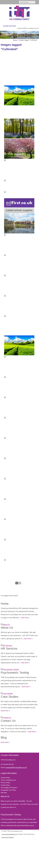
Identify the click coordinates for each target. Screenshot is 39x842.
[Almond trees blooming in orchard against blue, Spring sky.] (19, 386)
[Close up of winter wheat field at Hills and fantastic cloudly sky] (19, 284)
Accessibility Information (9, 787)
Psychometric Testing (15, 672)
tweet (4, 749)
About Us (7, 627)
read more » (25, 618)
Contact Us (8, 720)
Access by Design (8, 837)
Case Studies (9, 696)
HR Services (9, 648)
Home (5, 603)
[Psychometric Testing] (19, 669)
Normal (27, 840)
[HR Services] (19, 645)
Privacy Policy (5, 782)
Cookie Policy (5, 777)
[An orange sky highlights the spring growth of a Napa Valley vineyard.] (19, 366)
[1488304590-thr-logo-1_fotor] (19, 13)
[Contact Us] (19, 717)
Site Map (4, 792)
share (2, 749)
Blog (4, 737)
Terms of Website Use (8, 780)
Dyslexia (33, 840)
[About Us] (19, 624)
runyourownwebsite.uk (9, 834)
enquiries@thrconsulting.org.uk (28, 28)
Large (30, 840)
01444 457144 (9, 26)
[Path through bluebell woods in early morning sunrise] (19, 325)
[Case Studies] (19, 693)
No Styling (36, 840)
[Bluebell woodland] (19, 264)
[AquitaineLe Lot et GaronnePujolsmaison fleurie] (19, 427)
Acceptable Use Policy (8, 790)
